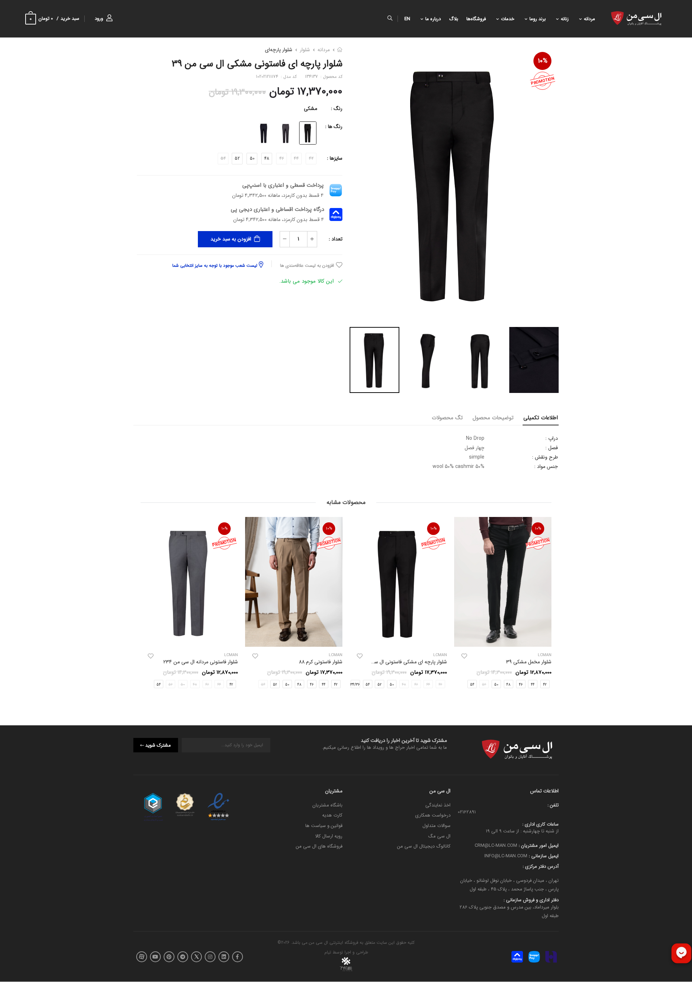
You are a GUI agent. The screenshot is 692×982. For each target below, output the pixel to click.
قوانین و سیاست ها (323, 826)
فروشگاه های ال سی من (319, 846)
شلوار (305, 50)
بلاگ (453, 19)
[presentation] (546, 605)
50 (252, 158)
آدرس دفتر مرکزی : (541, 866)
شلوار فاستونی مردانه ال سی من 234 (200, 662)
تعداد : (335, 239)
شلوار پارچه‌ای (278, 50)
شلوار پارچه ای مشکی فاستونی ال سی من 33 (401, 662)
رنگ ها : (333, 127)
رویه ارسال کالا (328, 836)
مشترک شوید (158, 745)
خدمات (507, 19)
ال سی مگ (439, 836)
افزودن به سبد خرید (230, 239)
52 (237, 158)
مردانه (589, 19)
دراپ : (551, 438)
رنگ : (336, 108)
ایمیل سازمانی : (543, 856)
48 (266, 158)
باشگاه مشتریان (327, 805)
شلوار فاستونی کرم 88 (320, 662)
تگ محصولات (447, 417)
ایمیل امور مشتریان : (538, 846)
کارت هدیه (332, 815)
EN (407, 19)
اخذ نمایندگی (438, 805)
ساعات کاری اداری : (540, 824)
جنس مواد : (546, 466)
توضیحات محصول (493, 417)
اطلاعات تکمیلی (540, 417)
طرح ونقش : (545, 457)
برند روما (537, 19)
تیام (327, 952)
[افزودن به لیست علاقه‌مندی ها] (464, 656)
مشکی (310, 108)
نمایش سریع (502, 638)
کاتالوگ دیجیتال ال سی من (424, 846)
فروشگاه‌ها (476, 19)
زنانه (565, 19)
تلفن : (553, 805)
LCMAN (440, 656)
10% (542, 61)
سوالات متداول (436, 826)
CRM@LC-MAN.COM (496, 846)
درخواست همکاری (433, 815)
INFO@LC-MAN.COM (505, 856)
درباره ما (433, 19)
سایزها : (334, 158)
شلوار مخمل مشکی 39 (528, 662)
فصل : (551, 448)
